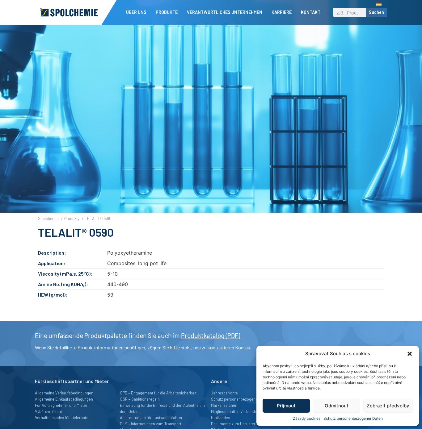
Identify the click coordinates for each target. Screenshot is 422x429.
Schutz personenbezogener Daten (353, 418)
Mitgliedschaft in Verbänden (235, 411)
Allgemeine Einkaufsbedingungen (64, 399)
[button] (410, 354)
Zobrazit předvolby (388, 406)
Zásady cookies (306, 418)
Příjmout (286, 406)
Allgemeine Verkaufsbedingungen (64, 392)
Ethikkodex (220, 417)
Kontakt (310, 12)
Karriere (282, 12)
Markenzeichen (224, 405)
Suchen (376, 12)
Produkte (167, 12)
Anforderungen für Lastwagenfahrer (151, 417)
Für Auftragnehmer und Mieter (61, 405)
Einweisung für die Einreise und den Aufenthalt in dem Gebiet (162, 408)
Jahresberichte (224, 392)
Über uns (136, 12)
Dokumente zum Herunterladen (238, 423)
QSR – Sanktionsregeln (140, 399)
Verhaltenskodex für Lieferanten (63, 417)
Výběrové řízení (48, 411)
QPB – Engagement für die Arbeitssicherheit (158, 392)
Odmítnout (336, 406)
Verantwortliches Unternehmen (224, 12)
